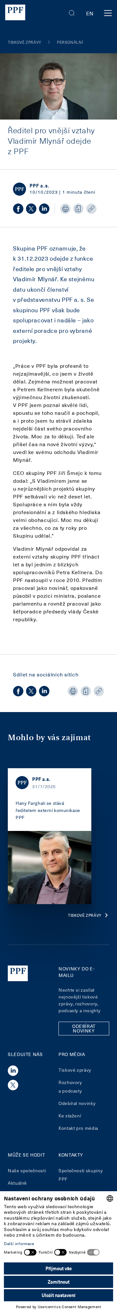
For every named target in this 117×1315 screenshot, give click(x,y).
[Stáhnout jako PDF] (78, 208)
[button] (72, 13)
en (90, 13)
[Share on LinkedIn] (44, 208)
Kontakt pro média (78, 1128)
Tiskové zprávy (84, 915)
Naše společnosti (27, 1170)
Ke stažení (69, 1115)
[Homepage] (15, 13)
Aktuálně (17, 1182)
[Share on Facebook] (18, 208)
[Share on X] (31, 208)
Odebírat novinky (77, 1103)
